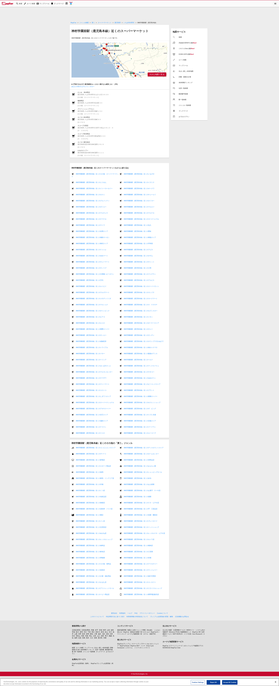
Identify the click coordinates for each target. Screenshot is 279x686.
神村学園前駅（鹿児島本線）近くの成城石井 (91, 341)
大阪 (103, 634)
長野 (79, 634)
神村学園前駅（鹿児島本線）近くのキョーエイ (140, 194)
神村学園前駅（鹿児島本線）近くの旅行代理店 (140, 576)
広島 (94, 636)
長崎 (83, 638)
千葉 (89, 632)
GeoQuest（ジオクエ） (125, 648)
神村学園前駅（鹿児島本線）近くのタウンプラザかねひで (143, 341)
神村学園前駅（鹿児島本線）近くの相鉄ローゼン (92, 237)
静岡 (87, 634)
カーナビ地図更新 (133, 634)
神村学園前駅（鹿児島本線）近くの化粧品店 (91, 496)
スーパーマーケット (104, 22)
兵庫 (111, 634)
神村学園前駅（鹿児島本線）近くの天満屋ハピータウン (95, 274)
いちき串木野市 (129, 22)
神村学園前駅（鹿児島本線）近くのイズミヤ (139, 182)
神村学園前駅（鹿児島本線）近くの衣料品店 (139, 460)
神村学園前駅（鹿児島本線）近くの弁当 (137, 478)
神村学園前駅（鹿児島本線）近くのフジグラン (140, 274)
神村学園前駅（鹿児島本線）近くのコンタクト (140, 582)
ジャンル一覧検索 (89, 651)
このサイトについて (97, 616)
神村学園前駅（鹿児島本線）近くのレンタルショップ (94, 539)
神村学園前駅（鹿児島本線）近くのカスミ (90, 194)
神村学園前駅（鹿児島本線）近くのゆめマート (92, 256)
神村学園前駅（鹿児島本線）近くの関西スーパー (92, 329)
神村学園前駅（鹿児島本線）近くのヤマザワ (91, 378)
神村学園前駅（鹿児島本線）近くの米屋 (137, 558)
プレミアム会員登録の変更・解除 (161, 616)
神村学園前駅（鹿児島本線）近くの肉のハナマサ (140, 347)
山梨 (75, 634)
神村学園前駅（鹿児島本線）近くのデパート (91, 454)
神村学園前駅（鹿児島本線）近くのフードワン (140, 427)
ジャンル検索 (84, 22)
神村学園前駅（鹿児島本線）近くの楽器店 (90, 570)
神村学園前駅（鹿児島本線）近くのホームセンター (141, 454)
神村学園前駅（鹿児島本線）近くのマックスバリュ (141, 366)
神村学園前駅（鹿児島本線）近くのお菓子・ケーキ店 (142, 490)
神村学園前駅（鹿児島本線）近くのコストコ (91, 390)
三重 (95, 634)
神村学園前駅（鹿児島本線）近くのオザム (138, 256)
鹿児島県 (118, 22)
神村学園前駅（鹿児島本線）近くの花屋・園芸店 (140, 515)
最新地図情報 (121, 630)
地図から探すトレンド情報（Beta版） (140, 630)
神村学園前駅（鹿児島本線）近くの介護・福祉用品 (93, 576)
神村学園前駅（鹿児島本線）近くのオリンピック (92, 311)
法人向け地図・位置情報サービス (174, 630)
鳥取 (82, 636)
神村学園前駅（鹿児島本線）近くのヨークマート (140, 298)
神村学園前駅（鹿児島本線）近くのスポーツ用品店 (93, 466)
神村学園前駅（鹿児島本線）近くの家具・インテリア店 (95, 478)
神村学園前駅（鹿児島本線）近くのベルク (138, 360)
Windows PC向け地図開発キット (180, 632)
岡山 (90, 636)
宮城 (100, 630)
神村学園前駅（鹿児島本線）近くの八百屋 (138, 551)
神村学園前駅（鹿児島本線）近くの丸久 (137, 225)
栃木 (77, 632)
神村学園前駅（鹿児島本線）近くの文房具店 (91, 527)
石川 (110, 632)
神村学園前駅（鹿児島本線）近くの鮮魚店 (90, 551)
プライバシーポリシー (147, 613)
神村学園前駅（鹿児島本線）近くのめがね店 (91, 533)
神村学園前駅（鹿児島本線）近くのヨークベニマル (141, 219)
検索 (73, 648)
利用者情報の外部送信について (137, 616)
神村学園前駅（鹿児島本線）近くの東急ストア (140, 237)
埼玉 (85, 632)
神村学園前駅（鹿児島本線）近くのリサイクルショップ (143, 588)
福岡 (75, 638)
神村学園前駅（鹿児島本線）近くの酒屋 (137, 496)
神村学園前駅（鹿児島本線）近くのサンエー (91, 335)
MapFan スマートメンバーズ (173, 646)
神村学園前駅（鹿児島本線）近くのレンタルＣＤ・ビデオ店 (144, 533)
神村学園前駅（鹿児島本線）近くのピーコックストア (142, 384)
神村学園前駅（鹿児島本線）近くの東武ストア (92, 243)
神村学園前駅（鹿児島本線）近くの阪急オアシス (140, 353)
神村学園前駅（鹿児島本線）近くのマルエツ (139, 207)
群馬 (81, 632)
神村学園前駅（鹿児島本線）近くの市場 (89, 484)
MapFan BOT (135, 646)
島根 (86, 636)
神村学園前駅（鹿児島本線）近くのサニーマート (92, 262)
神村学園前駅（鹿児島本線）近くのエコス (90, 323)
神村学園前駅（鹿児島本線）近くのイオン (138, 317)
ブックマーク (100, 651)
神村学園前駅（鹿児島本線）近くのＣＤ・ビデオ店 (141, 503)
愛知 (91, 634)
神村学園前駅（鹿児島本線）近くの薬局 (89, 472)
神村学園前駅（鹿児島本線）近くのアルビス (139, 280)
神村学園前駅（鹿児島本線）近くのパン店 (90, 521)
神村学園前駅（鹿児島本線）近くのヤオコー (139, 372)
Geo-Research (197, 634)
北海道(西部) (86, 630)
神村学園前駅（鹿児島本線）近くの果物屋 (90, 558)
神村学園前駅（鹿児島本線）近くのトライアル (92, 347)
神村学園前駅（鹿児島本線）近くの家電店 (90, 460)
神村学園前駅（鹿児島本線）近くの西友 (137, 231)
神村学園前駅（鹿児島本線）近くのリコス (90, 433)
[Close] (275, 682)
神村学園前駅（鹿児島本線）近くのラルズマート (92, 292)
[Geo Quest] (71, 3)
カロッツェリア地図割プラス (193, 646)
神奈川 (97, 632)
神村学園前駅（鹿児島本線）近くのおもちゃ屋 (140, 466)
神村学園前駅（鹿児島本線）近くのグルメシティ (92, 201)
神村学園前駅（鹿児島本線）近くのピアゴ (90, 317)
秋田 (104, 630)
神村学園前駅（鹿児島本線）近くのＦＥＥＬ (91, 427)
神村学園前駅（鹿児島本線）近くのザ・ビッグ (140, 408)
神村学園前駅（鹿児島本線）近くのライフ (90, 225)
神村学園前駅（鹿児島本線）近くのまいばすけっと (93, 366)
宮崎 (95, 638)
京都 (107, 634)
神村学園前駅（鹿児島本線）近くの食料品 (90, 545)
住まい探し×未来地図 (101, 648)
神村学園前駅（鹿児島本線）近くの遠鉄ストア (92, 421)
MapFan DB (196, 632)
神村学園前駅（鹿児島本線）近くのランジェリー (140, 570)
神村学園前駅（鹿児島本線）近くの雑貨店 (90, 503)
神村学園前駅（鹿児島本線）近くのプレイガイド (140, 521)
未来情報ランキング (87, 650)
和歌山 (78, 636)
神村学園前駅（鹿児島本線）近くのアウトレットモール (95, 588)
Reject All (213, 682)
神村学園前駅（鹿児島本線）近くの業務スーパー (140, 396)
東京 (93, 632)
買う (93, 22)
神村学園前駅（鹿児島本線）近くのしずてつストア (93, 396)
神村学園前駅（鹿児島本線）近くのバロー (90, 353)
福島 (112, 630)
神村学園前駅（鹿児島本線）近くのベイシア (91, 360)
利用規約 (122, 613)
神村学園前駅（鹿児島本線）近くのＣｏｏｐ (91, 249)
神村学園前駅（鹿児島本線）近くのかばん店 (91, 582)
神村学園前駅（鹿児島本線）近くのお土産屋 (139, 484)
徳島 (102, 636)
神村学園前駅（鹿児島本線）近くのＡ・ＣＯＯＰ (140, 304)
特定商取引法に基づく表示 (115, 616)
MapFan (73, 22)
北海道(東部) (76, 630)
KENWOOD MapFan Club (171, 648)
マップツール (89, 648)
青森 (92, 630)
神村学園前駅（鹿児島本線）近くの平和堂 (138, 243)
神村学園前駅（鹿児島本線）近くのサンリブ (91, 268)
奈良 (73, 636)
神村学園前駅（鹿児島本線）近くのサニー (138, 329)
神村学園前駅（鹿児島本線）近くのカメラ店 (139, 539)
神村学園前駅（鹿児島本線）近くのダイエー (91, 207)
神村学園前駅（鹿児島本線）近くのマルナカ (139, 213)
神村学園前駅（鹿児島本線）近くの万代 (89, 280)
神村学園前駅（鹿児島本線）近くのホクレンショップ (142, 402)
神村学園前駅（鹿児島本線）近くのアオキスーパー (93, 408)
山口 (98, 636)
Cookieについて (162, 613)
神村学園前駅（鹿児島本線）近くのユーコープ (140, 433)
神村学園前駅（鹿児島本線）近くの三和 (137, 268)
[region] (119, 60)
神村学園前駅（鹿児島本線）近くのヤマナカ (91, 219)
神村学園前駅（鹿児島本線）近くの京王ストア (92, 415)
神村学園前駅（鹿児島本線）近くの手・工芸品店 (140, 509)
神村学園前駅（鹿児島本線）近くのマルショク (92, 304)
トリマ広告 (187, 634)
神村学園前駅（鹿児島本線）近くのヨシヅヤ (139, 292)
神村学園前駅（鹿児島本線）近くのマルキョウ (92, 213)
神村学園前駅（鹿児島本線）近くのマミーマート (92, 384)
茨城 (73, 632)
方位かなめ (150, 646)
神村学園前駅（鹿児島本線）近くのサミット (139, 262)
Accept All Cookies (229, 682)
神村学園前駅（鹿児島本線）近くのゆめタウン (140, 378)
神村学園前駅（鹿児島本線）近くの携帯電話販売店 (141, 594)
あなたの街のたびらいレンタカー (82, 86)
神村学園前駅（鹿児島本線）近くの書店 (89, 515)
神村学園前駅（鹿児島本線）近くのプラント (139, 390)
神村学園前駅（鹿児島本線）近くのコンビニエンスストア (96, 448)
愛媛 (110, 636)
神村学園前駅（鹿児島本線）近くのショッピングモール (143, 472)
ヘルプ (130, 613)
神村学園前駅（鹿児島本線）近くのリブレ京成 (140, 415)
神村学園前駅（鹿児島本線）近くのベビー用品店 (92, 594)
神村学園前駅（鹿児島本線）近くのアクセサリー (140, 564)
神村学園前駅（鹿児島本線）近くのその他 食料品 (93, 564)
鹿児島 (100, 638)
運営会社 (114, 613)
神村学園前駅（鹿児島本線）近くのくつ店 (90, 490)
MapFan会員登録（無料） (81, 663)
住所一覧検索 (99, 650)
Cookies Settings (198, 682)
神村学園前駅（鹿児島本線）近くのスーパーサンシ (141, 286)
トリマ (143, 646)
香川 (106, 636)
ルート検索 (79, 648)
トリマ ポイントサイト (142, 648)
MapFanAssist (124, 646)
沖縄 (104, 638)
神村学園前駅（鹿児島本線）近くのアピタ (138, 249)
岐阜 (83, 634)
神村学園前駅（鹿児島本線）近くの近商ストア (92, 231)
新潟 (102, 632)
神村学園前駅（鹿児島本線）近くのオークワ (139, 188)
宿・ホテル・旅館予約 (148, 634)
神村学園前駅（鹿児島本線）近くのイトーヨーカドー (94, 188)
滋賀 (99, 634)
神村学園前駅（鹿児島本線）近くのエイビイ (91, 286)
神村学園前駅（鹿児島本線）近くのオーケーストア (141, 323)
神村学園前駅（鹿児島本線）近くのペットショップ (141, 527)
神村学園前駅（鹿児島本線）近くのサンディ (139, 335)
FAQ (135, 613)
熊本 (87, 638)
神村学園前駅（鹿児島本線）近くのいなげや (139, 174)
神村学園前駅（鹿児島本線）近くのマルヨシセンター (94, 372)
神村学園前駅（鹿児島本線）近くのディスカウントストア (143, 448)
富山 (106, 632)
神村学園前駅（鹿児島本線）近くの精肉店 (138, 545)
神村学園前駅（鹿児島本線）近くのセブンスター (140, 311)
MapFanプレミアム (124, 644)
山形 (108, 630)
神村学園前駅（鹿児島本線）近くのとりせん (91, 182)
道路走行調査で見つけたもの (140, 632)
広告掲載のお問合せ (182, 616)
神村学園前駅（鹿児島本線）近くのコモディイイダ (93, 298)
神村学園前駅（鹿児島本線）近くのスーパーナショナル (95, 402)
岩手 (96, 630)
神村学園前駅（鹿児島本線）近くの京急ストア (140, 421)
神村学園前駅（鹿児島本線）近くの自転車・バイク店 (94, 509)
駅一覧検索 (78, 651)
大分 (91, 638)
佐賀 (79, 638)
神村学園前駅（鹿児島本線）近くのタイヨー (139, 201)
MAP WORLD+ (178, 634)
